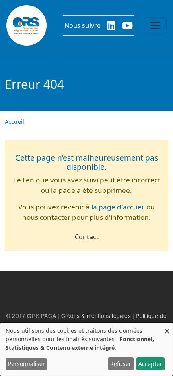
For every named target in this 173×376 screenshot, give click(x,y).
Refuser (120, 364)
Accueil (14, 121)
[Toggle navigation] (155, 25)
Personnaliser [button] (26, 364)
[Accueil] (26, 25)
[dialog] (86, 349)
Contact (87, 236)
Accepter (150, 364)
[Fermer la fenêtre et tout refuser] (167, 327)
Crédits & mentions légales (96, 315)
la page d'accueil (118, 206)
